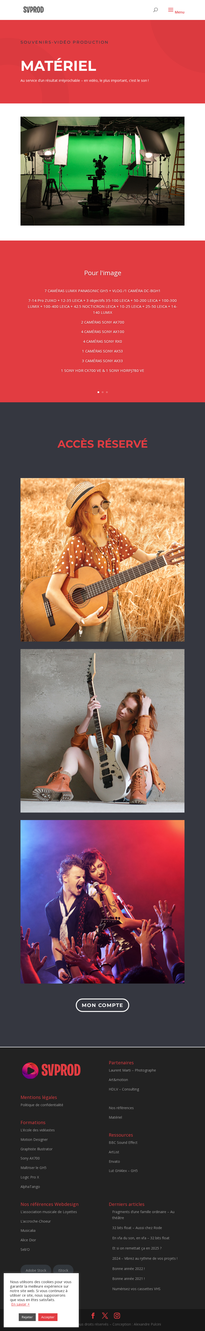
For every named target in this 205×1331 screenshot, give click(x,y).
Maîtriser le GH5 (33, 1167)
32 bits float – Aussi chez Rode (137, 1227)
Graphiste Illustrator (36, 1149)
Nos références (121, 1107)
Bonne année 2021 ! (128, 1278)
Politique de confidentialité (41, 1104)
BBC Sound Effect (123, 1142)
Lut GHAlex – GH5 (123, 1170)
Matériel (115, 1117)
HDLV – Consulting (124, 1089)
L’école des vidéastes (37, 1130)
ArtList (114, 1152)
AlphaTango (30, 1186)
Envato (114, 1161)
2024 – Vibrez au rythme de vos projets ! (145, 1258)
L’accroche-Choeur (35, 1221)
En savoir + (20, 1304)
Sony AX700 (30, 1158)
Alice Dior (28, 1240)
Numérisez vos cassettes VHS (136, 1288)
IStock (63, 1270)
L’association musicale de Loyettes (48, 1211)
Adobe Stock (36, 1270)
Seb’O (25, 1249)
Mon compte (102, 1005)
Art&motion (118, 1079)
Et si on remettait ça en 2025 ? (137, 1248)
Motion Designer (34, 1139)
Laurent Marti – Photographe (132, 1070)
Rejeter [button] (27, 1317)
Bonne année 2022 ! (128, 1268)
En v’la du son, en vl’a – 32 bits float (141, 1238)
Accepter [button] (47, 1317)
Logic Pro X (29, 1177)
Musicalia (28, 1230)
